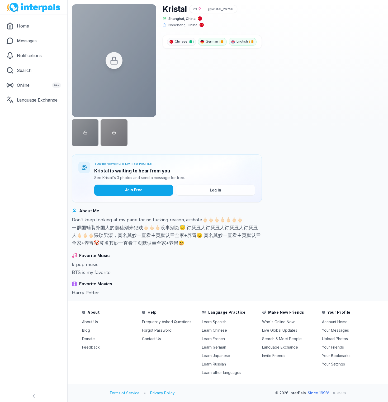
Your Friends (333, 347)
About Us (90, 321)
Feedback (91, 347)
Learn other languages (221, 372)
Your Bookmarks (336, 355)
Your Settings (333, 364)
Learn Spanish (214, 321)
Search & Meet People (282, 338)
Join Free (134, 190)
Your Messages (335, 330)
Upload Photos (335, 338)
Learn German (214, 347)
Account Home (335, 321)
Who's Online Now (278, 321)
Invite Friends (273, 355)
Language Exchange (280, 347)
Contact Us (151, 338)
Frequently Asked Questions (166, 321)
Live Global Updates (279, 330)
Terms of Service (125, 393)
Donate (88, 338)
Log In (215, 190)
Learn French (213, 338)
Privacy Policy (162, 393)
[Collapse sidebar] (33, 396)
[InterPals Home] (33, 7)
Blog (86, 330)
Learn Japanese (216, 355)
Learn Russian (214, 364)
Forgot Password (157, 330)
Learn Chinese (214, 330)
